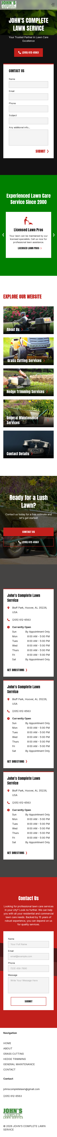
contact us (28, 532)
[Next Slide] (53, 235)
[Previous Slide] (3, 235)
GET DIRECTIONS (15, 670)
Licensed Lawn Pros (28, 248)
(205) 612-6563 (30, 52)
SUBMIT (40, 151)
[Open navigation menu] (53, 4)
